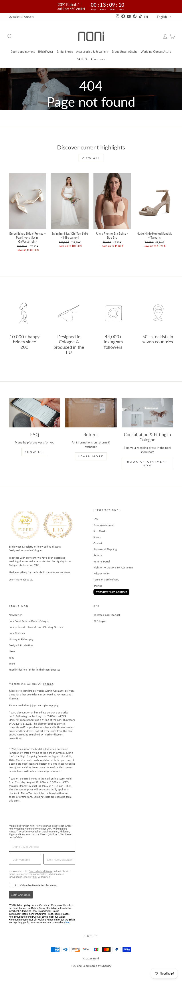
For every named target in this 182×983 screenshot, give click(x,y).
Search (97, 537)
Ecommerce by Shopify (97, 965)
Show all (35, 452)
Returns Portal (101, 561)
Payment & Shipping (105, 549)
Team (12, 663)
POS (73, 965)
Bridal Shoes (65, 51)
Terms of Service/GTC (106, 579)
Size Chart (99, 531)
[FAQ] (34, 412)
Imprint (97, 585)
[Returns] (91, 412)
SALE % (82, 59)
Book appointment (23, 51)
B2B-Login (99, 621)
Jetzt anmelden (21, 894)
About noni (98, 59)
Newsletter (15, 614)
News (12, 651)
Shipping (48, 683)
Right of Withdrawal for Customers (113, 567)
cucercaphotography (47, 705)
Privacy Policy (101, 573)
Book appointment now (147, 463)
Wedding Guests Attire (156, 51)
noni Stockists (17, 633)
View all (91, 158)
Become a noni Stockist (106, 614)
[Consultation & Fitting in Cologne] (147, 412)
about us (27, 579)
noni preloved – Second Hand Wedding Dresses (36, 627)
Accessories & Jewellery (92, 51)
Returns (97, 555)
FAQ (95, 518)
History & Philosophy (21, 639)
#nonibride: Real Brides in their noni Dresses (34, 669)
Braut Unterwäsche (125, 51)
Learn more (90, 456)
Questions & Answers (21, 16)
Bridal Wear (45, 51)
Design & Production (21, 645)
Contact (97, 543)
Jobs (11, 657)
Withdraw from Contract (111, 592)
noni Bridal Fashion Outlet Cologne (29, 621)
